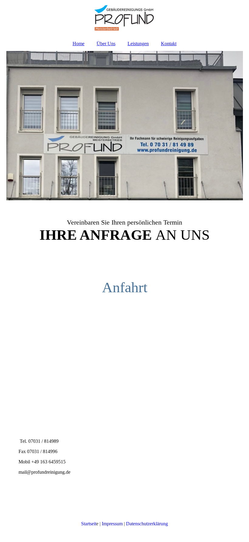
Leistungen (138, 43)
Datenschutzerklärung (147, 523)
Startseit (88, 523)
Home (78, 43)
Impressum (112, 523)
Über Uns (106, 43)
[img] (124, 18)
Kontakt (168, 43)
